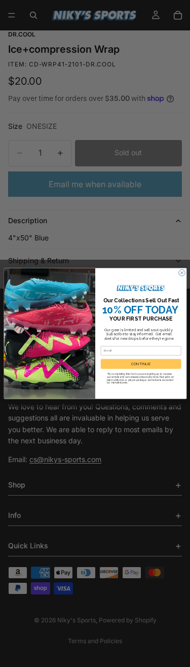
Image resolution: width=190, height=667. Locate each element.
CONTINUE (140, 364)
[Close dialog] (181, 272)
